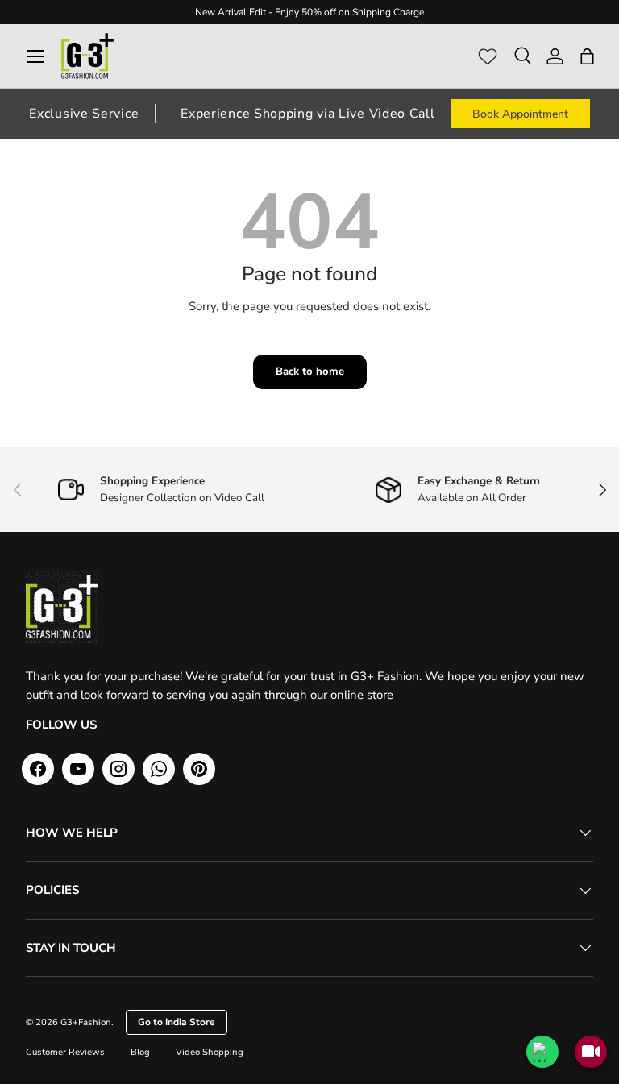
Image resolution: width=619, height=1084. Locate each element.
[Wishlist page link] (488, 56)
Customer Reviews (65, 1052)
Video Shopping (209, 1052)
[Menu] (35, 56)
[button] (587, 56)
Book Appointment (520, 114)
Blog (140, 1052)
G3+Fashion (85, 1022)
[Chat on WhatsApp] (542, 1052)
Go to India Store (176, 1021)
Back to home (310, 371)
